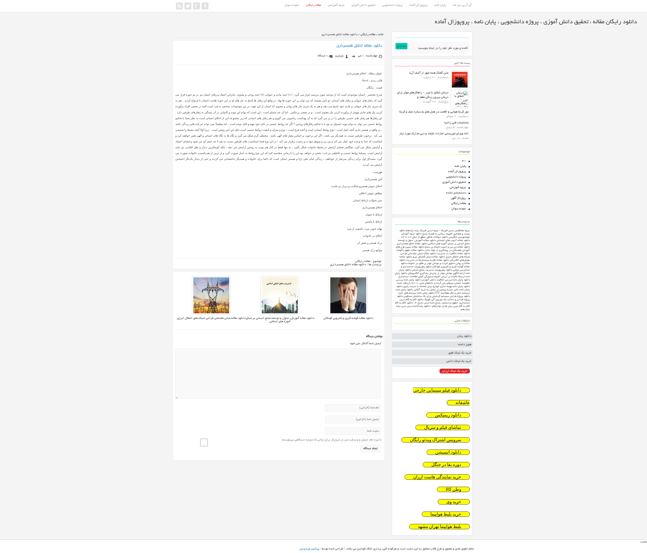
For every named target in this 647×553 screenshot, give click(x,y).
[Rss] (179, 6)
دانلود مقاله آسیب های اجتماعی (453, 240)
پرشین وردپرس (309, 548)
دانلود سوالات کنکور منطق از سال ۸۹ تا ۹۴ (424, 237)
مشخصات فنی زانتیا (456, 122)
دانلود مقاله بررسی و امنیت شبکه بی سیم (447, 247)
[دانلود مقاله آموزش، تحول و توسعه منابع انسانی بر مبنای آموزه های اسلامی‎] (280, 313)
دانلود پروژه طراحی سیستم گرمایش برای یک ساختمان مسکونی (437, 296)
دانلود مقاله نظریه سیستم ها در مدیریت (427, 260)
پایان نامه (440, 5)
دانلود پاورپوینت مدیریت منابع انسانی (432, 270)
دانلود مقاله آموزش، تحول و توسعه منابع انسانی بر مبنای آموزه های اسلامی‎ (280, 320)
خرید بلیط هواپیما (445, 514)
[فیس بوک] (205, 6)
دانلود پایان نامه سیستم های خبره (416, 293)
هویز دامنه (464, 344)
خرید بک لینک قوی (459, 353)
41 (464, 161)
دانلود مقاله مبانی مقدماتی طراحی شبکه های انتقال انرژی (211, 318)
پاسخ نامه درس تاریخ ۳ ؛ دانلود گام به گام (418, 303)
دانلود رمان (464, 336)
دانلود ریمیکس (448, 415)
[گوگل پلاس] (196, 6)
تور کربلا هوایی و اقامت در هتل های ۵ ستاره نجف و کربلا (434, 112)
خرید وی (453, 501)
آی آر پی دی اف (462, 5)
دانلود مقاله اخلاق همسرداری (359, 45)
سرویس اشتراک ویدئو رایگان (435, 439)
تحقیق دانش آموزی (363, 5)
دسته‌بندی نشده (456, 192)
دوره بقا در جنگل (446, 464)
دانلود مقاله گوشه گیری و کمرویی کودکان (348, 318)
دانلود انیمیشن (448, 452)
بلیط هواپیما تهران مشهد (439, 526)
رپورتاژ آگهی (458, 198)
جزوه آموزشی (336, 5)
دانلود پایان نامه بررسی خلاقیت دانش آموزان (446, 280)
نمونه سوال (291, 5)
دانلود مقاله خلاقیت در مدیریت (453, 253)
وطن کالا (453, 489)
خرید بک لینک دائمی (458, 361)
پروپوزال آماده (418, 5)
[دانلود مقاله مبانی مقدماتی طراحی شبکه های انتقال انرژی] (211, 313)
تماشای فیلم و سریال (442, 427)
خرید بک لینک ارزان (454, 371)
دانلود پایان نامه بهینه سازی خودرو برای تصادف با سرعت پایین (436, 286)
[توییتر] (187, 6)
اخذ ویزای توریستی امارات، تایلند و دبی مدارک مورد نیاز (434, 133)
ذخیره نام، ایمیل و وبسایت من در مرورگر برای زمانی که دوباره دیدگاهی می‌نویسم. (331, 439)
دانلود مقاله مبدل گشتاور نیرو (429, 257)
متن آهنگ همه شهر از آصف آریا (428, 73)
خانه (381, 34)
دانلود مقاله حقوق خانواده (410, 250)
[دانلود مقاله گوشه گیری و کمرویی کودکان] (348, 313)
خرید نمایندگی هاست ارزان (437, 477)
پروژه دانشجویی (392, 5)
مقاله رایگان (313, 5)
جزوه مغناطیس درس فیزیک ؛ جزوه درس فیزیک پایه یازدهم (438, 230)
